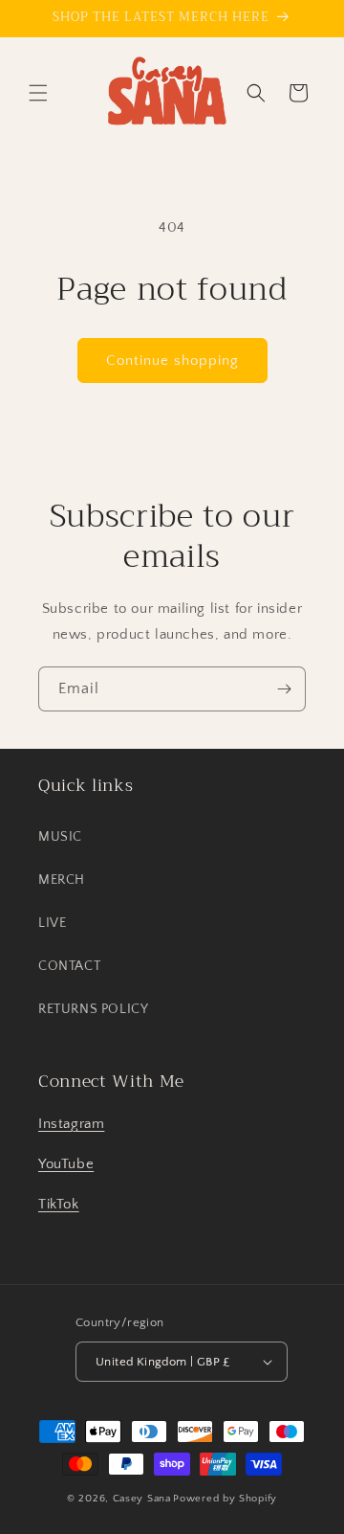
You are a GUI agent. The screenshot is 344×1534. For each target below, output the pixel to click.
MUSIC (60, 837)
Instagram (71, 1124)
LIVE (52, 923)
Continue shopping (172, 360)
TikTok (58, 1204)
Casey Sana (142, 1498)
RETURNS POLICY (93, 1009)
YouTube (66, 1164)
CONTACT (69, 966)
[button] (38, 93)
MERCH (61, 880)
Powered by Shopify (225, 1498)
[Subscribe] (284, 688)
